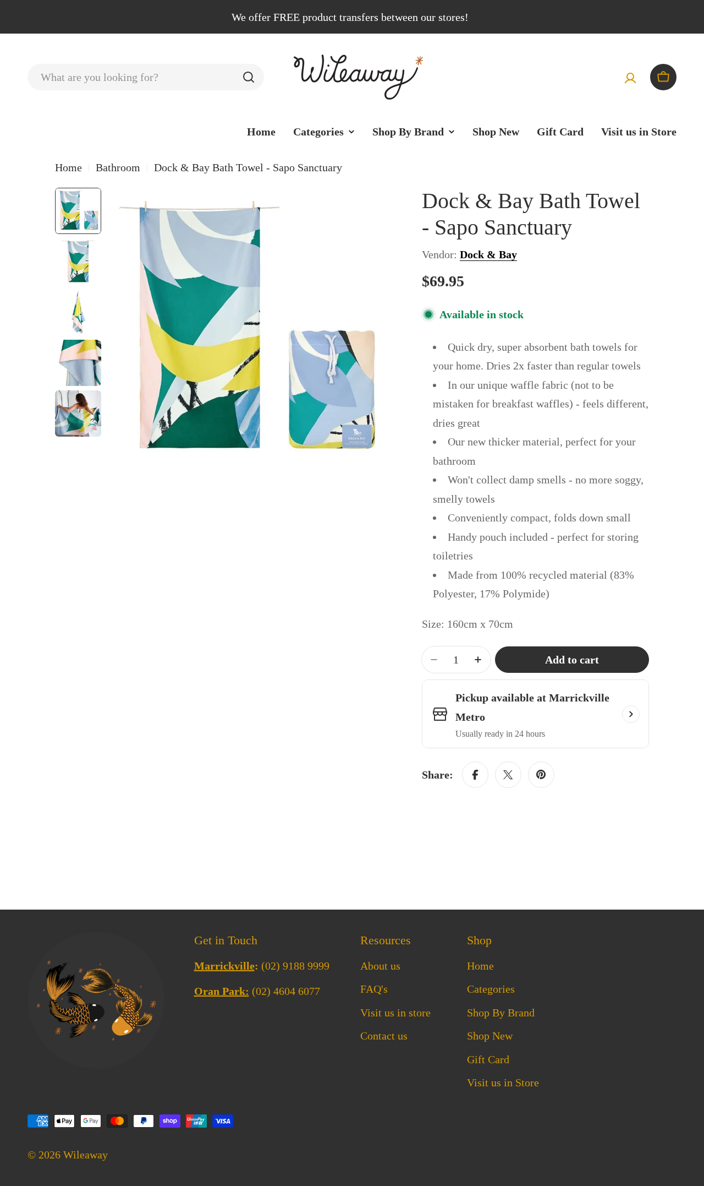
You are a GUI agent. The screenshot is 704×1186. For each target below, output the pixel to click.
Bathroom (118, 167)
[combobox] (146, 77)
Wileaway (85, 1155)
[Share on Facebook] (475, 774)
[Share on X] (508, 774)
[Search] (248, 77)
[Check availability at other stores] (631, 714)
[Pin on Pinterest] (541, 774)
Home (68, 167)
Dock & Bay (488, 254)
